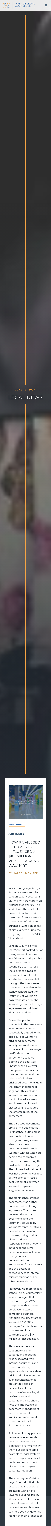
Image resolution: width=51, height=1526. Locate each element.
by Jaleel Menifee (23, 873)
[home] (18, 5)
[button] (46, 5)
